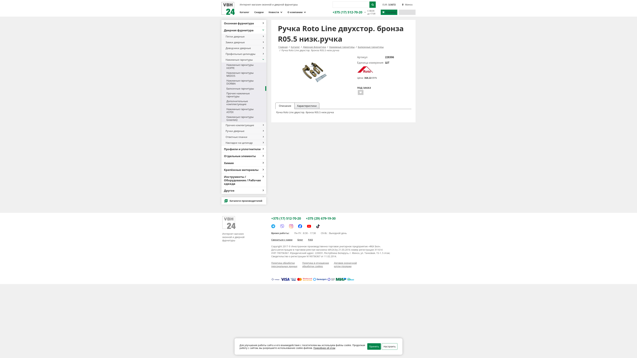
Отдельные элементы (240, 156)
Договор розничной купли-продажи (345, 264)
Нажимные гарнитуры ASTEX (240, 110)
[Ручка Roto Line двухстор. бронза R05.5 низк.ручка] (315, 71)
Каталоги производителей (246, 200)
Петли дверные (235, 36)
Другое (229, 190)
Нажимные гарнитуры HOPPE (240, 66)
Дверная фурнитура (238, 30)
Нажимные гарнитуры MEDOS (240, 74)
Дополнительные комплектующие (237, 102)
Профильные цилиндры (240, 54)
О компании (295, 12)
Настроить (390, 346)
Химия (229, 163)
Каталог (244, 12)
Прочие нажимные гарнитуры (238, 95)
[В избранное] (360, 92)
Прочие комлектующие (240, 125)
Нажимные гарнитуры (239, 59)
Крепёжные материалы (241, 170)
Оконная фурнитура (239, 23)
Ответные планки (236, 137)
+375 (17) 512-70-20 (347, 12)
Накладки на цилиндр (239, 142)
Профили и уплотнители (242, 149)
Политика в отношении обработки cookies (315, 264)
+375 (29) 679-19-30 (321, 218)
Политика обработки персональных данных (284, 264)
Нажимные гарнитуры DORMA (240, 82)
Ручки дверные (235, 131)
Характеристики (307, 105)
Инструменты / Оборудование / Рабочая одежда (242, 180)
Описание (285, 105)
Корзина (391, 12)
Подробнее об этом (324, 348)
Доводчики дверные (238, 48)
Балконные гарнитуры (240, 88)
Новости (274, 12)
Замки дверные (235, 42)
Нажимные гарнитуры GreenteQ (240, 118)
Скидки (259, 12)
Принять (374, 346)
